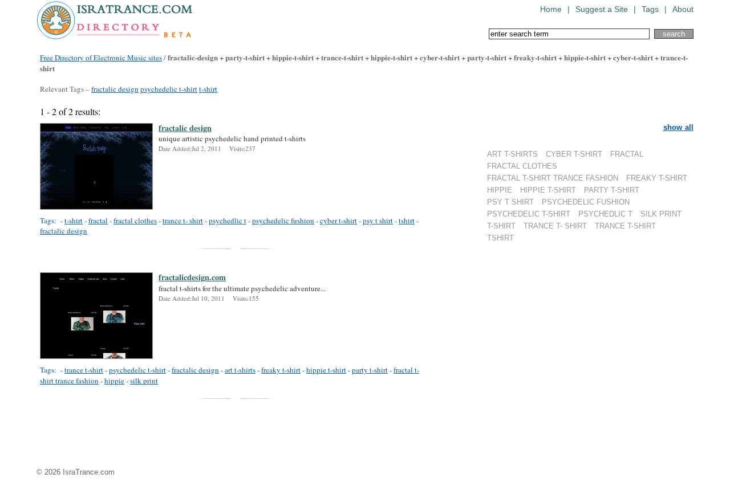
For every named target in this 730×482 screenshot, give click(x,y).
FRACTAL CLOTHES (522, 166)
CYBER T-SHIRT (574, 154)
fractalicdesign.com (192, 277)
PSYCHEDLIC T (605, 214)
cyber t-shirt (338, 220)
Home (551, 9)
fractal (98, 220)
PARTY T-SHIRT (611, 190)
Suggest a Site (601, 9)
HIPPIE (499, 190)
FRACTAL (626, 154)
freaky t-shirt (281, 370)
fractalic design (115, 89)
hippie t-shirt (326, 370)
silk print (144, 380)
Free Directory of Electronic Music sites (101, 57)
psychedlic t (227, 220)
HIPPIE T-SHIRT (548, 190)
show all (678, 127)
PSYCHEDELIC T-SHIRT (528, 214)
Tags (650, 9)
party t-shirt (370, 370)
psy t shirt (378, 220)
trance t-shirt (83, 370)
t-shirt (208, 89)
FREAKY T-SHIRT (656, 178)
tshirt (407, 220)
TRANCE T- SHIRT (555, 226)
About (683, 9)
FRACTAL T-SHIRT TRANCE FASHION (552, 178)
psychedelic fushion (283, 220)
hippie (114, 380)
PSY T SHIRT (510, 202)
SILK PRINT (661, 214)
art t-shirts (240, 370)
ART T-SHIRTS (512, 154)
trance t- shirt (183, 220)
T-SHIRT (501, 226)
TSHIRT (500, 238)
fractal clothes (135, 220)
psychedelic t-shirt (168, 89)
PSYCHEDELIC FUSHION (586, 202)
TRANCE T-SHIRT (625, 226)
